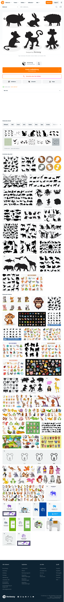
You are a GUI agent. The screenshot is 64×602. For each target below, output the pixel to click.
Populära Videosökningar (25, 582)
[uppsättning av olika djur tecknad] (31, 441)
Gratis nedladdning (32, 70)
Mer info (6, 89)
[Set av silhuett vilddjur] (10, 246)
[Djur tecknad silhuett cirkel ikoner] (49, 163)
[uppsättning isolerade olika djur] (13, 427)
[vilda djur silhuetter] (28, 163)
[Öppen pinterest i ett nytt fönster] (25, 596)
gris (24, 123)
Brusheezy (5, 567)
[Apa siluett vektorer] (50, 230)
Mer (37, 2)
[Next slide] (57, 124)
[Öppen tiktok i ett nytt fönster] (28, 596)
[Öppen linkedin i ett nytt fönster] (23, 596)
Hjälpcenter (42, 567)
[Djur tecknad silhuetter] (32, 384)
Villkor (49, 596)
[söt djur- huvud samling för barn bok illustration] (8, 400)
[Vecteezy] (2, 2)
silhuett (6, 123)
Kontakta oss (42, 570)
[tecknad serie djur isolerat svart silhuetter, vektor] (10, 163)
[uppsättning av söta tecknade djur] (32, 282)
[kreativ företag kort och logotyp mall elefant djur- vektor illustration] (9, 509)
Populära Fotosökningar (25, 578)
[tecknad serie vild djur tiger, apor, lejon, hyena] (47, 400)
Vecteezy (4, 570)
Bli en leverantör (42, 575)
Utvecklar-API (5, 579)
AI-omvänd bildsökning (5, 581)
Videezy (4, 572)
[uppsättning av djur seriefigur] (24, 400)
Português (57, 572)
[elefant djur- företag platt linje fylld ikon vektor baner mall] (24, 509)
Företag (4, 574)
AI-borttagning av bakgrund (7, 585)
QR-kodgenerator (7, 588)
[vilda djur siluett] (15, 180)
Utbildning (5, 576)
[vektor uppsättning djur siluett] (45, 180)
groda (48, 123)
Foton (15, 2)
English (57, 567)
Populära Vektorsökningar (25, 575)
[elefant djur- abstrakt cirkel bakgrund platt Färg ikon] (38, 523)
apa (42, 123)
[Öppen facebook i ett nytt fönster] (18, 596)
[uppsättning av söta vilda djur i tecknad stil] (32, 333)
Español (57, 570)
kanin (30, 123)
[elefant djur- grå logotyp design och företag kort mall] (9, 523)
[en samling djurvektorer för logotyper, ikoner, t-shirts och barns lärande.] (18, 197)
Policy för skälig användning (52, 597)
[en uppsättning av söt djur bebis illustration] (16, 302)
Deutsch (57, 574)
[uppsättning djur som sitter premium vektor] (50, 441)
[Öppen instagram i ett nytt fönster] (20, 596)
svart (18, 123)
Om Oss (41, 572)
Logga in (56, 2)
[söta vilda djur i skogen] (11, 441)
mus (36, 123)
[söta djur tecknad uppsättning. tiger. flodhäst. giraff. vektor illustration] (53, 384)
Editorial (30, 2)
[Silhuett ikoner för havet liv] (48, 197)
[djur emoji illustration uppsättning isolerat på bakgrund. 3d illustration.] (32, 318)
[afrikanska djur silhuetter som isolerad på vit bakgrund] (28, 230)
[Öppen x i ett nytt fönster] (30, 596)
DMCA (23, 570)
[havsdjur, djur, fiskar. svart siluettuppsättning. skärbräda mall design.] (12, 214)
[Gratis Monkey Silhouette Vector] (28, 246)
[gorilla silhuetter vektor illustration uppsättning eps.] (32, 349)
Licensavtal (24, 567)
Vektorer (7, 2)
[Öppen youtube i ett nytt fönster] (33, 596)
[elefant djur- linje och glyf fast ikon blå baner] (39, 509)
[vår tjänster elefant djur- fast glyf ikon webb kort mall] (53, 492)
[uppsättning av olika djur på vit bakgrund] (13, 414)
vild (12, 123)
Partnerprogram (25, 572)
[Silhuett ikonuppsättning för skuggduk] (52, 214)
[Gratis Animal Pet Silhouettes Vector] (32, 214)
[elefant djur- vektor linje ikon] (9, 538)
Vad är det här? (14, 87)
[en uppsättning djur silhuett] (10, 230)
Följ (39, 64)
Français (57, 576)
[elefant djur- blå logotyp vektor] (54, 509)
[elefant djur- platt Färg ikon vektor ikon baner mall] (54, 523)
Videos (22, 2)
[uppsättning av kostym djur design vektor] (33, 427)
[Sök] (56, 7)
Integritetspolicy (56, 596)
